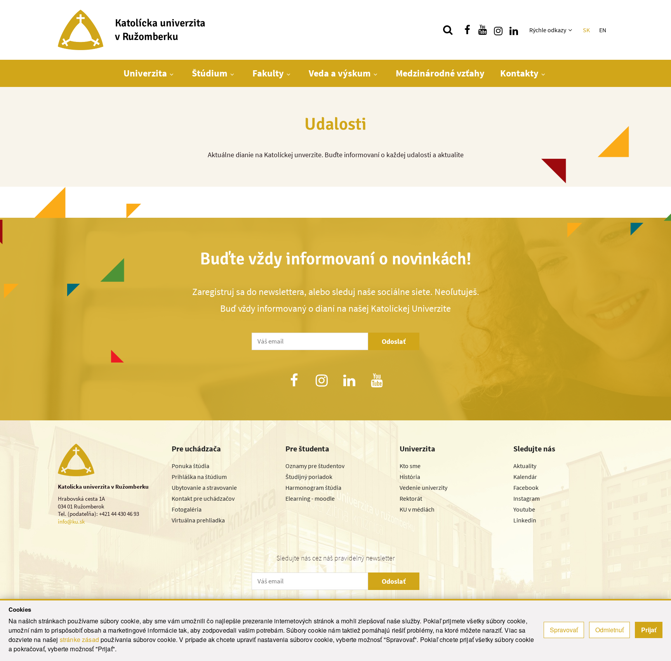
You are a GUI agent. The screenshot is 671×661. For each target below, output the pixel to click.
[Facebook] (294, 381)
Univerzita (145, 73)
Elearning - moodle (310, 498)
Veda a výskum (340, 73)
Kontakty (519, 73)
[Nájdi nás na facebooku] (467, 30)
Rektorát (411, 498)
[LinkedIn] (349, 381)
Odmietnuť (609, 629)
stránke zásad (79, 639)
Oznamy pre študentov (314, 466)
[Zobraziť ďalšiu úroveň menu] (571, 30)
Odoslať (394, 341)
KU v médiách (417, 509)
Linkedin (524, 520)
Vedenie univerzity (423, 487)
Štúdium (210, 73)
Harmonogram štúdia (313, 487)
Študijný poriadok (308, 477)
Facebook (526, 487)
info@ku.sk (71, 521)
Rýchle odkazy (547, 30)
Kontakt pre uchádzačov (203, 498)
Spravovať (564, 629)
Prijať (648, 629)
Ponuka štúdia (190, 466)
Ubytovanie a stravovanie (204, 487)
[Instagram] (321, 381)
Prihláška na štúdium (199, 477)
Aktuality (524, 466)
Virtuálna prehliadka (198, 520)
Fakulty (268, 73)
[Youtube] (377, 381)
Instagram (526, 498)
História (410, 477)
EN (602, 30)
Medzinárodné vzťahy (440, 73)
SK (586, 30)
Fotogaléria (187, 509)
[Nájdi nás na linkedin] (514, 30)
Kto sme (410, 466)
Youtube (524, 509)
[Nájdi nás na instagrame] (498, 30)
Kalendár (525, 477)
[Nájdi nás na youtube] (482, 30)
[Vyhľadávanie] (447, 30)
